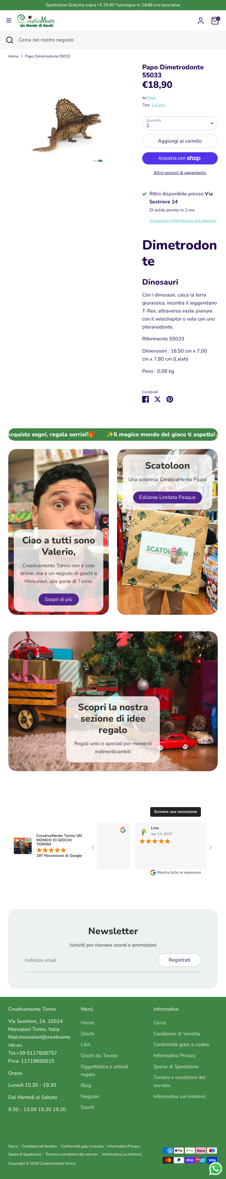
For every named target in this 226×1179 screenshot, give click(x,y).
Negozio (90, 1096)
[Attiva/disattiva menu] (8, 20)
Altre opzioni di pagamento (180, 173)
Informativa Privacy (175, 1055)
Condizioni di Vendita (177, 1033)
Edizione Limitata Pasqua (167, 497)
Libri (85, 1044)
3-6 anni (158, 104)
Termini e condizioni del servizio (71, 1154)
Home (13, 56)
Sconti (87, 1107)
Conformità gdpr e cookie (181, 1044)
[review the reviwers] (115, 831)
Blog (86, 1085)
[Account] (200, 19)
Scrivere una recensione (175, 811)
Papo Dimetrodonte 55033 (47, 56)
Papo (151, 97)
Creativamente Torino (57, 1163)
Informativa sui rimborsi (180, 1096)
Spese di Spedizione (176, 1066)
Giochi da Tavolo (99, 1055)
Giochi (87, 1033)
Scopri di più (58, 599)
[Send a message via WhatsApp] (215, 1168)
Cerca (160, 1022)
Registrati (179, 960)
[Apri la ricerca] (9, 40)
